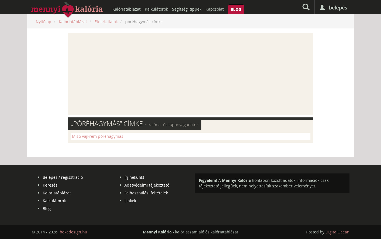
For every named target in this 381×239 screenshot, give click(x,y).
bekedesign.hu (73, 232)
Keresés (50, 185)
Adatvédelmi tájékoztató (146, 185)
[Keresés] (306, 7)
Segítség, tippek (186, 9)
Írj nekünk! (134, 177)
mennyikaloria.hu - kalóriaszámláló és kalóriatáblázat (67, 10)
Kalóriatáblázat (126, 9)
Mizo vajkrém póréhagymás (97, 136)
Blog (236, 9)
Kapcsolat (215, 9)
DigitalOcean (337, 232)
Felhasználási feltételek (146, 192)
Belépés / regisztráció (63, 177)
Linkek (130, 200)
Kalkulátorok (156, 9)
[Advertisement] (190, 74)
